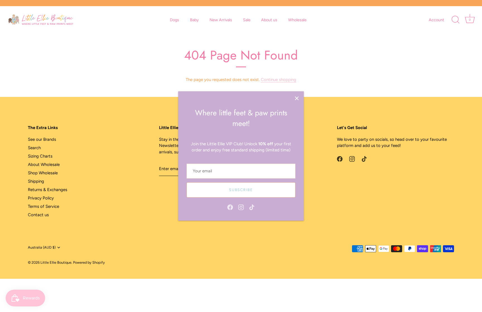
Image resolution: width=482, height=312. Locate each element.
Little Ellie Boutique (55, 262)
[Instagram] (241, 206)
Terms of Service (43, 206)
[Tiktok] (252, 206)
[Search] (455, 20)
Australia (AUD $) (42, 247)
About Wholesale (44, 164)
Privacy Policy (41, 198)
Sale (246, 19)
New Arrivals (220, 19)
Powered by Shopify (89, 262)
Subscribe (241, 190)
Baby (194, 19)
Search (34, 147)
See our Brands (42, 139)
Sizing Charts (40, 156)
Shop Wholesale (43, 172)
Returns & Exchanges (47, 189)
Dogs (174, 19)
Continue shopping (278, 79)
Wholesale (297, 19)
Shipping (36, 181)
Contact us (38, 214)
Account (436, 19)
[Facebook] (230, 206)
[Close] (297, 98)
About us (269, 19)
